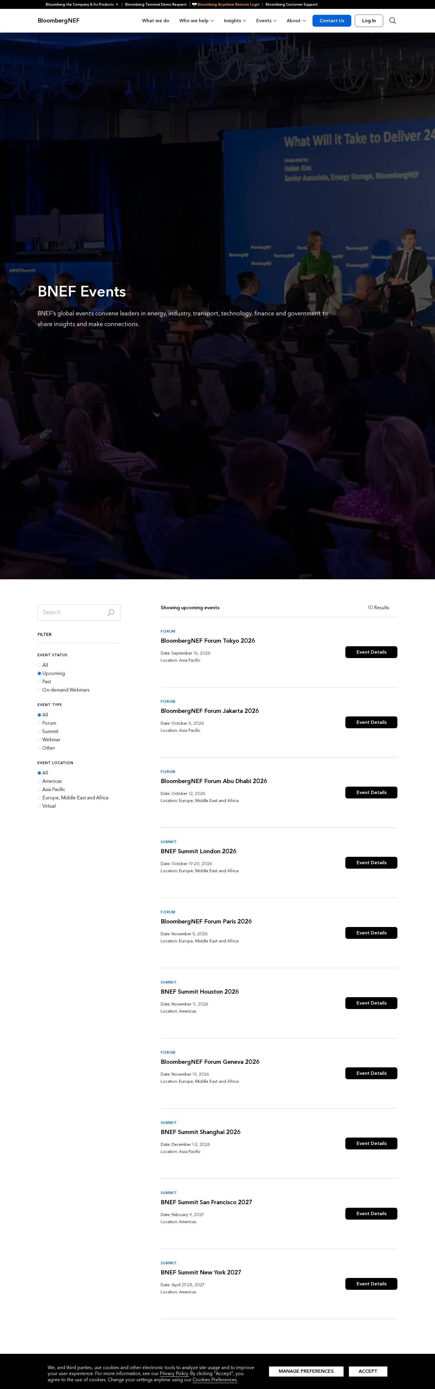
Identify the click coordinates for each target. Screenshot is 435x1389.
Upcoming (53, 673)
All (45, 665)
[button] (84, 4)
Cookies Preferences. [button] (215, 1380)
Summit (50, 731)
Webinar (51, 740)
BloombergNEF (59, 21)
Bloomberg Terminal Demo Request (156, 4)
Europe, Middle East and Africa (75, 798)
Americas (52, 781)
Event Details (371, 652)
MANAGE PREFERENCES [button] (306, 1371)
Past (46, 682)
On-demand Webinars (66, 690)
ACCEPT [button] (368, 1371)
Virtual (49, 806)
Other (48, 748)
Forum (49, 723)
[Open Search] (392, 20)
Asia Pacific (53, 790)
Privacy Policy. (174, 1373)
